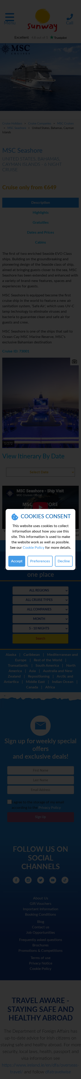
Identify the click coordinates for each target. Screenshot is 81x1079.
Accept (16, 561)
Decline (64, 561)
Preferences (40, 561)
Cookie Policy (33, 547)
